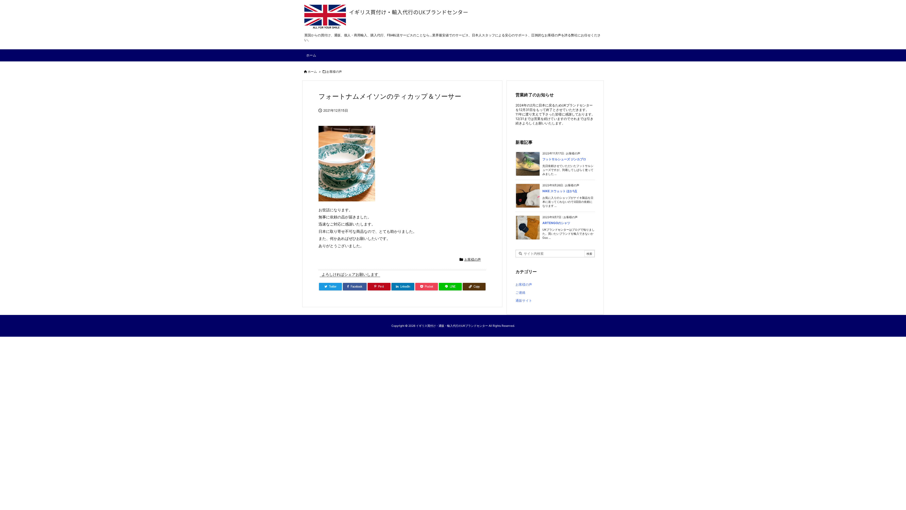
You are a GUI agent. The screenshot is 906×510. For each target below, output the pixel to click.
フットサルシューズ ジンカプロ (564, 159)
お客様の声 (334, 71)
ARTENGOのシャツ (556, 223)
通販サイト (524, 300)
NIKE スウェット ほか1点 (559, 191)
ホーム (312, 71)
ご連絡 (520, 292)
